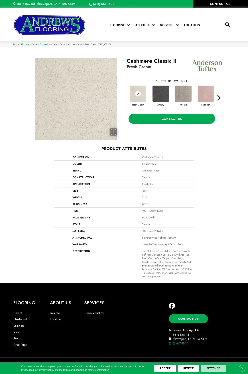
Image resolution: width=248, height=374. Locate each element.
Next (218, 92)
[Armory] (161, 94)
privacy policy (46, 369)
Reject (188, 368)
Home (16, 44)
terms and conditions (75, 369)
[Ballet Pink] (206, 94)
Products (44, 44)
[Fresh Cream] (138, 94)
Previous (125, 92)
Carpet (34, 44)
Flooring (25, 44)
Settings (213, 368)
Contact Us (172, 119)
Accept (165, 368)
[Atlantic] (183, 94)
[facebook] (173, 305)
